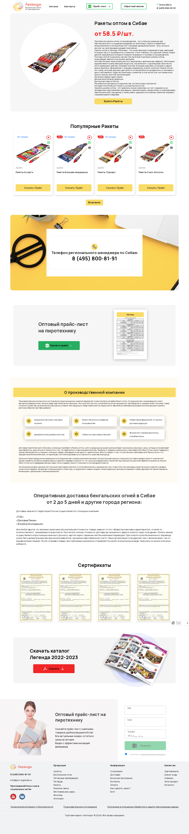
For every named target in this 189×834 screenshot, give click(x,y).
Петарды (58, 781)
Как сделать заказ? (120, 788)
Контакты (69, 6)
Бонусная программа (121, 778)
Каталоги (169, 784)
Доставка (115, 774)
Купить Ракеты (113, 101)
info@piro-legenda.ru (21, 780)
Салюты (57, 771)
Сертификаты (94, 565)
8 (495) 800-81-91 (166, 8)
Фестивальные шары (64, 791)
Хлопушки (58, 798)
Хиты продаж (171, 781)
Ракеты (57, 784)
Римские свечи (61, 788)
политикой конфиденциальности (153, 754)
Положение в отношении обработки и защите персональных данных (143, 806)
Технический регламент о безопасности (31, 806)
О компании (116, 771)
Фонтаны (57, 795)
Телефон (131, 732)
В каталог (94, 202)
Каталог (53, 6)
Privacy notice (178, 623)
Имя (129, 708)
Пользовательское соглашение (80, 806)
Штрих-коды (170, 774)
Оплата (114, 784)
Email (130, 720)
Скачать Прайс (33, 187)
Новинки (168, 778)
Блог (112, 791)
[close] (187, 623)
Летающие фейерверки (65, 778)
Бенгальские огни (62, 774)
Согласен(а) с (135, 754)
